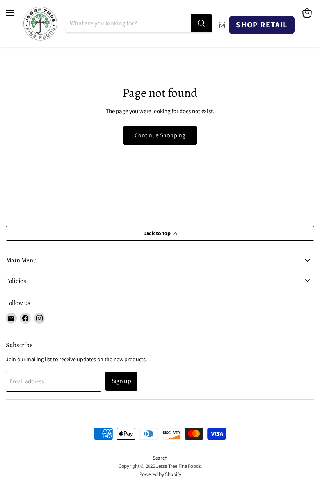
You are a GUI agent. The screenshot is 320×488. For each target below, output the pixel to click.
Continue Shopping (160, 135)
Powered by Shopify (160, 474)
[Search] (201, 23)
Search (160, 457)
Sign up (121, 381)
